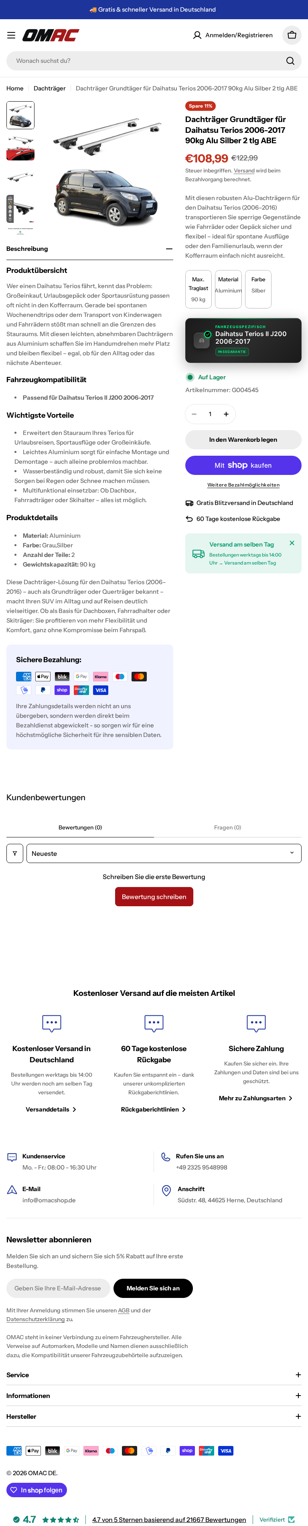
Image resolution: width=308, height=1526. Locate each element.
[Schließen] (292, 543)
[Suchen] (290, 61)
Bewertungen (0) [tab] (80, 827)
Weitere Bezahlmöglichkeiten (243, 485)
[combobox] (154, 60)
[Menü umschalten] (11, 35)
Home (15, 88)
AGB (124, 1310)
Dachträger (50, 88)
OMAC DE (42, 1473)
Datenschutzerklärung (35, 1319)
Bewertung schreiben (154, 897)
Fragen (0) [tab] (227, 827)
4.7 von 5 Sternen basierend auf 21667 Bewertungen (169, 1520)
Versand (244, 170)
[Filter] (14, 853)
